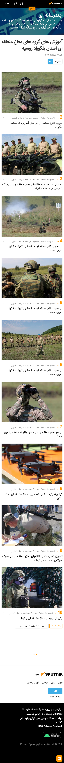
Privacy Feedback (53, 726)
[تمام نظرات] (59, 758)
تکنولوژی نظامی (32, 626)
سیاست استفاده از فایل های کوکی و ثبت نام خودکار (41, 720)
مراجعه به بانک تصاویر (21, 118)
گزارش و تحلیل (33, 682)
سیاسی (45, 682)
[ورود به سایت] (21, 3)
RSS (40, 726)
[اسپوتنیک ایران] (56, 5)
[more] (4, 118)
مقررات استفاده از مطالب (32, 709)
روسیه (19, 626)
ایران (53, 682)
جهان (60, 682)
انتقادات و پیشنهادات (51, 714)
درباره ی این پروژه (53, 709)
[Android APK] (51, 735)
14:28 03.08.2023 (53, 55)
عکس (44, 626)
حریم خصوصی (33, 714)
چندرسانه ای (56, 626)
